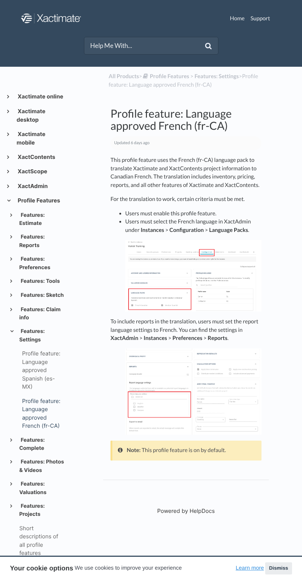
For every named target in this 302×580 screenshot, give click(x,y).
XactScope (32, 171)
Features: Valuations (32, 488)
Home (237, 18)
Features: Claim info (39, 313)
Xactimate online (40, 96)
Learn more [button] (250, 568)
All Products (124, 76)
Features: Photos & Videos (41, 466)
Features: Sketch (42, 295)
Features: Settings (32, 335)
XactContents (36, 156)
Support (260, 18)
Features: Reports (32, 241)
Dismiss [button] (278, 568)
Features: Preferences (34, 263)
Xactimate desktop (31, 116)
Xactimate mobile (31, 138)
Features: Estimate (32, 219)
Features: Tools (40, 281)
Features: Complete (32, 444)
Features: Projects (32, 510)
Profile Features (38, 200)
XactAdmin (32, 186)
